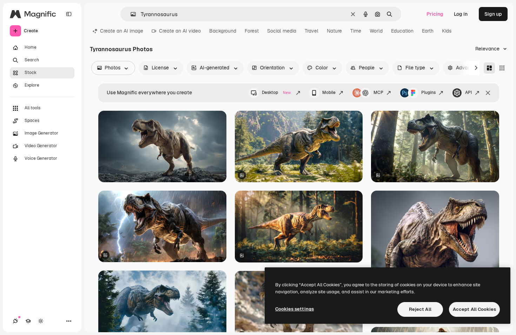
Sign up (493, 14)
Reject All (420, 309)
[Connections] (15, 321)
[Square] (502, 68)
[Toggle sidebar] (68, 14)
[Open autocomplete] (130, 14)
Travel (311, 31)
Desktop (276, 92)
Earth (428, 31)
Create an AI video (180, 31)
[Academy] (28, 321)
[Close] (488, 93)
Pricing (434, 14)
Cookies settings (294, 309)
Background (222, 31)
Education (402, 31)
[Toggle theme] (40, 321)
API (468, 92)
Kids (446, 31)
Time (355, 31)
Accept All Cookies (474, 309)
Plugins (428, 92)
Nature (334, 31)
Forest (252, 31)
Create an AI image (121, 31)
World (376, 31)
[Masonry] (489, 68)
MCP (378, 92)
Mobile (329, 92)
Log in (461, 14)
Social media (281, 31)
